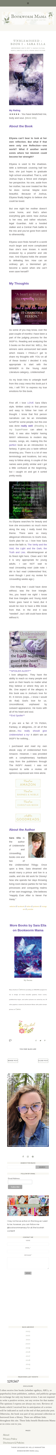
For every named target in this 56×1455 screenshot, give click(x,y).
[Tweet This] (40, 1040)
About (6, 1434)
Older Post (43, 1060)
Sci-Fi (26, 50)
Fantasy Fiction (39, 48)
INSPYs (13, 50)
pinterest (36, 906)
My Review (28, 980)
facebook (20, 906)
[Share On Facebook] (36, 1040)
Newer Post (13, 1060)
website (12, 906)
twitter (28, 906)
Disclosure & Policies (13, 1442)
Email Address (14, 1178)
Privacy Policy (10, 1438)
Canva (21, 990)
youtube (30, 909)
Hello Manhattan (37, 1447)
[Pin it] (45, 1040)
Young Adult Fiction (37, 50)
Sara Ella (20, 50)
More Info (31, 118)
